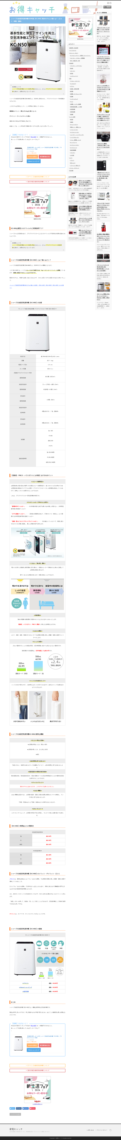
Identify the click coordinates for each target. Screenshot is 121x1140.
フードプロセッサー (74, 137)
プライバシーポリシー (102, 1130)
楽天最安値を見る (45, 156)
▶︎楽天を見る (37, 219)
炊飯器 (71, 122)
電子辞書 (71, 170)
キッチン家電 (72, 116)
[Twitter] (110, 1130)
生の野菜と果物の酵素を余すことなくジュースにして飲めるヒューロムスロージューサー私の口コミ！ (103, 238)
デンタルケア (73, 83)
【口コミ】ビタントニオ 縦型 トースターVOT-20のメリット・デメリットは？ (85, 220)
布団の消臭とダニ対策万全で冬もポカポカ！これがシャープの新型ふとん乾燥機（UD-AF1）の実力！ (85, 196)
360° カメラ (72, 162)
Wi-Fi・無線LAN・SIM (75, 60)
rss (108, 3)
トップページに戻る (15, 1114)
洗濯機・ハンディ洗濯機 (75, 104)
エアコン (72, 86)
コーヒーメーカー (74, 129)
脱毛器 (71, 73)
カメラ (70, 157)
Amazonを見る (32, 156)
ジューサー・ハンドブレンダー (77, 134)
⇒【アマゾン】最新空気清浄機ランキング (37, 176)
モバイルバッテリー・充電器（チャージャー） (80, 55)
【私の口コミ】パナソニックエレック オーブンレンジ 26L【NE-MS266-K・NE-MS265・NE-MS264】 (103, 176)
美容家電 (71, 63)
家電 (70, 78)
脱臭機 (71, 96)
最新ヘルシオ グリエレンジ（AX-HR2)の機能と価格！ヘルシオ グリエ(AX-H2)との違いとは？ (85, 233)
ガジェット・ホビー (73, 53)
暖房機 (71, 91)
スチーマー (72, 71)
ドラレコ (72, 160)
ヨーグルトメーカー (74, 132)
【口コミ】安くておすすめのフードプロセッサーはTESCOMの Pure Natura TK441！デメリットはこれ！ (103, 207)
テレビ (71, 101)
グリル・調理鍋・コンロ (75, 140)
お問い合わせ (91, 1130)
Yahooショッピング (33, 161)
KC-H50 (33, 137)
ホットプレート (73, 142)
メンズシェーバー (74, 76)
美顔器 (71, 68)
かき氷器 (72, 155)
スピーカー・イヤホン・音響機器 (77, 58)
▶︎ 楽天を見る (80, 38)
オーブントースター (74, 145)
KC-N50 (28, 98)
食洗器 (71, 119)
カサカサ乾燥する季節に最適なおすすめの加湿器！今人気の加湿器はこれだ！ (85, 208)
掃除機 (71, 114)
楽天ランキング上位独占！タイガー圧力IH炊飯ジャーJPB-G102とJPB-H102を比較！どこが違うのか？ (85, 183)
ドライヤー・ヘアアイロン (76, 65)
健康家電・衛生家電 (73, 47)
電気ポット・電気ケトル (75, 127)
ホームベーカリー (74, 124)
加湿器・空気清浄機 (74, 88)
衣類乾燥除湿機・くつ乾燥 (76, 106)
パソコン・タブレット (74, 168)
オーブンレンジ (73, 147)
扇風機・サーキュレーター (76, 93)
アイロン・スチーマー (75, 81)
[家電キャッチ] (54, 13)
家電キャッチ (16, 1129)
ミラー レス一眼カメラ (75, 165)
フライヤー (72, 152)
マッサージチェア (74, 99)
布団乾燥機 (72, 111)
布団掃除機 (72, 109)
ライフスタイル (72, 50)
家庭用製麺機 (73, 150)
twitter (110, 3)
